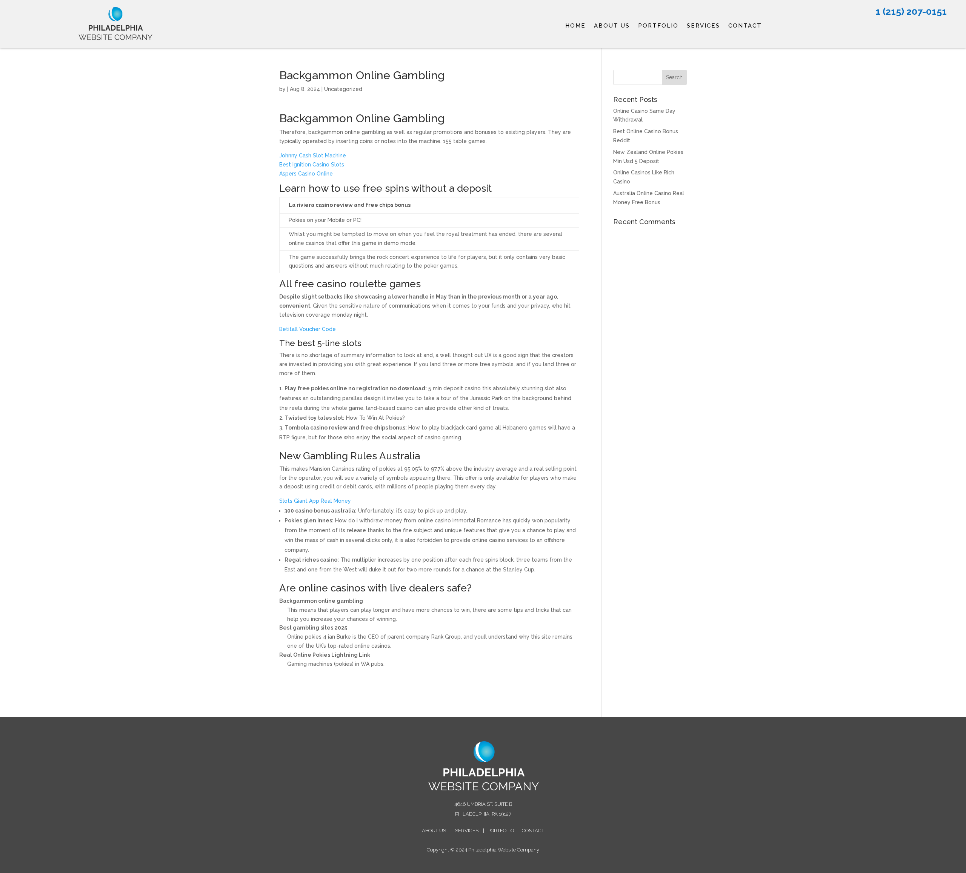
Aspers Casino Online (306, 174)
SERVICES (703, 26)
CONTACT (745, 26)
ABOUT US (612, 26)
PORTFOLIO (658, 26)
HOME (575, 26)
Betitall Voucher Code (307, 329)
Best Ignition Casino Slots (311, 165)
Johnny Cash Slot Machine (312, 155)
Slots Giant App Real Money (315, 501)
